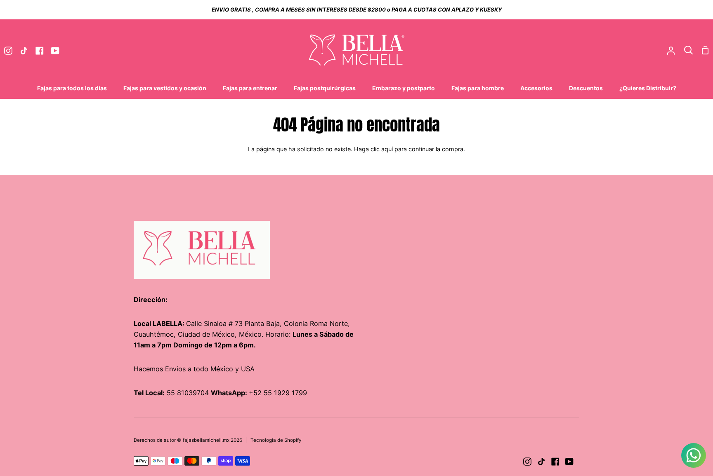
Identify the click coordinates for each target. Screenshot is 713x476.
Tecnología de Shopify (276, 440)
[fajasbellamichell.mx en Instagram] (527, 461)
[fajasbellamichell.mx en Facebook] (555, 461)
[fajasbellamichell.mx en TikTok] (541, 461)
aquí (387, 148)
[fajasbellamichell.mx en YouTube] (569, 461)
